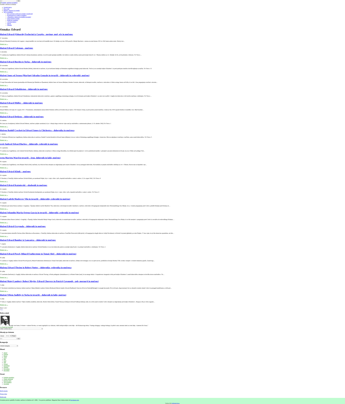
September (7, 365)
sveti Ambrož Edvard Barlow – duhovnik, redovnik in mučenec (29, 144)
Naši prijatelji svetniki (13, 18)
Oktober (6, 367)
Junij (5, 361)
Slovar (9, 23)
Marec (5, 356)
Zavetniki (6, 384)
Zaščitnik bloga (176, 403)
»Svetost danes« (11, 22)
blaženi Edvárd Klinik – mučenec (15, 171)
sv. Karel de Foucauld (6, 327)
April (5, 357)
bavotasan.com (74, 400)
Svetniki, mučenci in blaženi (8, 4)
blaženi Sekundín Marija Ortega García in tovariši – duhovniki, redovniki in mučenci (39, 212)
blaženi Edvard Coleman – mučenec (16, 48)
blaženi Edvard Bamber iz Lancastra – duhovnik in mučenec (28, 240)
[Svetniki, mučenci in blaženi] (8, 2)
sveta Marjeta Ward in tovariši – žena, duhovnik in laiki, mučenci (30, 158)
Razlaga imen (7, 380)
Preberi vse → (4, 44)
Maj (5, 359)
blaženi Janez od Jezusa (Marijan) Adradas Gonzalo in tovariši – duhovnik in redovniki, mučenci (44, 75)
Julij (5, 362)
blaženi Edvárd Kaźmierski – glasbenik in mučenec (23, 185)
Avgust (6, 364)
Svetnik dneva (8, 7)
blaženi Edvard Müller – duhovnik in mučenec (21, 103)
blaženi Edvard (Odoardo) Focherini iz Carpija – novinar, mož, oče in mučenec (36, 34)
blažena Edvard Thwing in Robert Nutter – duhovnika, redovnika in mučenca (35, 267)
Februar (6, 354)
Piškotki (9, 25)
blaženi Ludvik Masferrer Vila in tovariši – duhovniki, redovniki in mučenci (35, 199)
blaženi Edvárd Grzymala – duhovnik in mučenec (23, 226)
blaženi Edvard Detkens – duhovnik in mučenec (22, 116)
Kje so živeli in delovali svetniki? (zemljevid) (20, 14)
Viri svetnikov (8, 382)
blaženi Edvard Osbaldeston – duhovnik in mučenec (24, 89)
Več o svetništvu (8, 12)
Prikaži (14, 336)
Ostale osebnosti (8, 379)
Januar (5, 353)
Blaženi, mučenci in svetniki (12, 10)
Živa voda (6, 9)
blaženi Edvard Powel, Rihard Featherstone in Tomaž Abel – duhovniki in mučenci (38, 254)
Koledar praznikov (9, 377)
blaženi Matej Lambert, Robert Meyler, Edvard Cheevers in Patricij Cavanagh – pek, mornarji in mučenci (49, 281)
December (6, 370)
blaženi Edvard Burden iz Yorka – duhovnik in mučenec (25, 62)
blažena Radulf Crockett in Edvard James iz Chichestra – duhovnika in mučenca (37, 130)
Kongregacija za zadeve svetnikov (17, 15)
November (7, 369)
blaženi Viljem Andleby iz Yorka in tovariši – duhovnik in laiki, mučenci (33, 295)
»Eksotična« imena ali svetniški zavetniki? (19, 17)
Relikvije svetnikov (12, 20)
